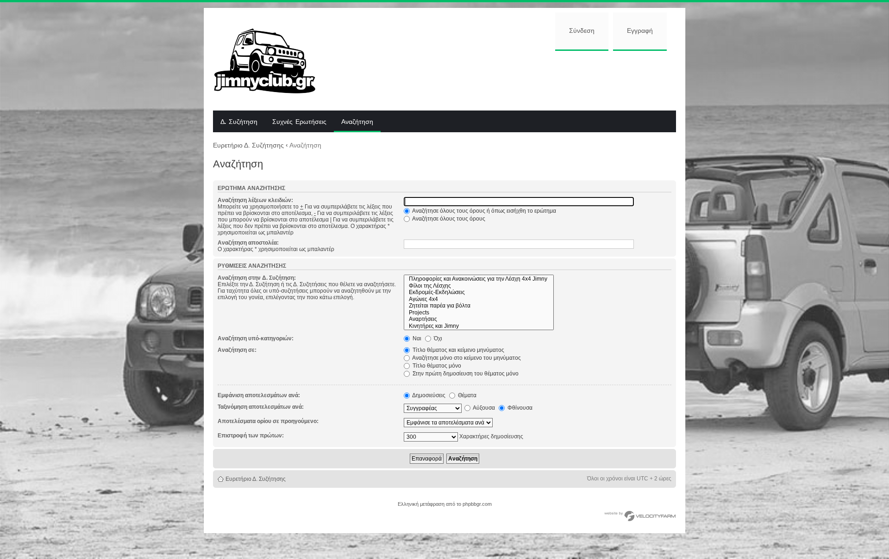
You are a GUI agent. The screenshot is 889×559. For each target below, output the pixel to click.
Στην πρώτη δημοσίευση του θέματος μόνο (465, 373)
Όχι (437, 338)
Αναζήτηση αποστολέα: (248, 243)
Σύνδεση (582, 31)
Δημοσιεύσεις (428, 395)
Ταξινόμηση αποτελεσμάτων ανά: (261, 407)
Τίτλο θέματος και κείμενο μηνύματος (457, 350)
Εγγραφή (640, 31)
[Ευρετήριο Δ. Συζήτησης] (271, 59)
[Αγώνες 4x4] (479, 299)
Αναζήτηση (357, 122)
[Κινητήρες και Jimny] (479, 326)
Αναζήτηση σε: (237, 350)
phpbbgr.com (477, 504)
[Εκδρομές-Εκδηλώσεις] (479, 292)
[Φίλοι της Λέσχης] (479, 286)
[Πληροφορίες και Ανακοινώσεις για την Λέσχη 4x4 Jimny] (479, 279)
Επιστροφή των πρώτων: (251, 435)
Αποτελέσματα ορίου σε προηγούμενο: (268, 421)
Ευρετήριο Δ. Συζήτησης (248, 145)
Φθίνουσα (519, 408)
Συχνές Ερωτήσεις (299, 122)
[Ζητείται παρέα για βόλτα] (479, 305)
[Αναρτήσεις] (479, 319)
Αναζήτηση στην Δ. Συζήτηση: (257, 278)
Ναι (416, 338)
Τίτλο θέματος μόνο (436, 365)
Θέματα (466, 395)
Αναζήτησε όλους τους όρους (448, 218)
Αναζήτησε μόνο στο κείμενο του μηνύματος (466, 358)
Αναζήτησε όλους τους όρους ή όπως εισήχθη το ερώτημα (483, 211)
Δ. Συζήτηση (238, 122)
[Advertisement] (503, 79)
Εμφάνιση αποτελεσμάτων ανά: (259, 395)
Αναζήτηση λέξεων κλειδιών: (255, 200)
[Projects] (479, 312)
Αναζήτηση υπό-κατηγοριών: (256, 338)
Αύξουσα (483, 408)
